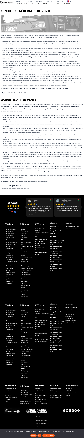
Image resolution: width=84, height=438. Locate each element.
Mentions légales (41, 427)
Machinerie (46, 3)
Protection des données (41, 420)
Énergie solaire (36, 3)
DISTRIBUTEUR (39, 1)
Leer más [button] (30, 214)
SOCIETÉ (18, 1)
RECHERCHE (49, 1)
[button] (71, 1)
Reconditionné (67, 3)
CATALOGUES (60, 1)
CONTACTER (29, 1)
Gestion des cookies (41, 423)
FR (70, 1)
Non (39, 435)
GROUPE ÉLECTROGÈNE (9, 224)
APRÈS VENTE (57, 3)
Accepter (33, 435)
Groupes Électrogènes (22, 3)
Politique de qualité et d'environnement (41, 417)
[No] (82, 433)
